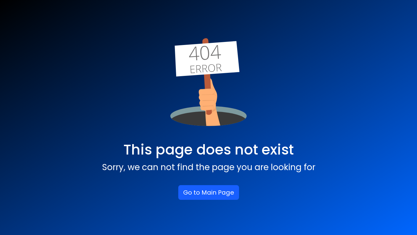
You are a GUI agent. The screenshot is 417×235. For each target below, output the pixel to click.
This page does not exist (208, 149)
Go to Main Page (208, 192)
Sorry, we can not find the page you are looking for (208, 167)
